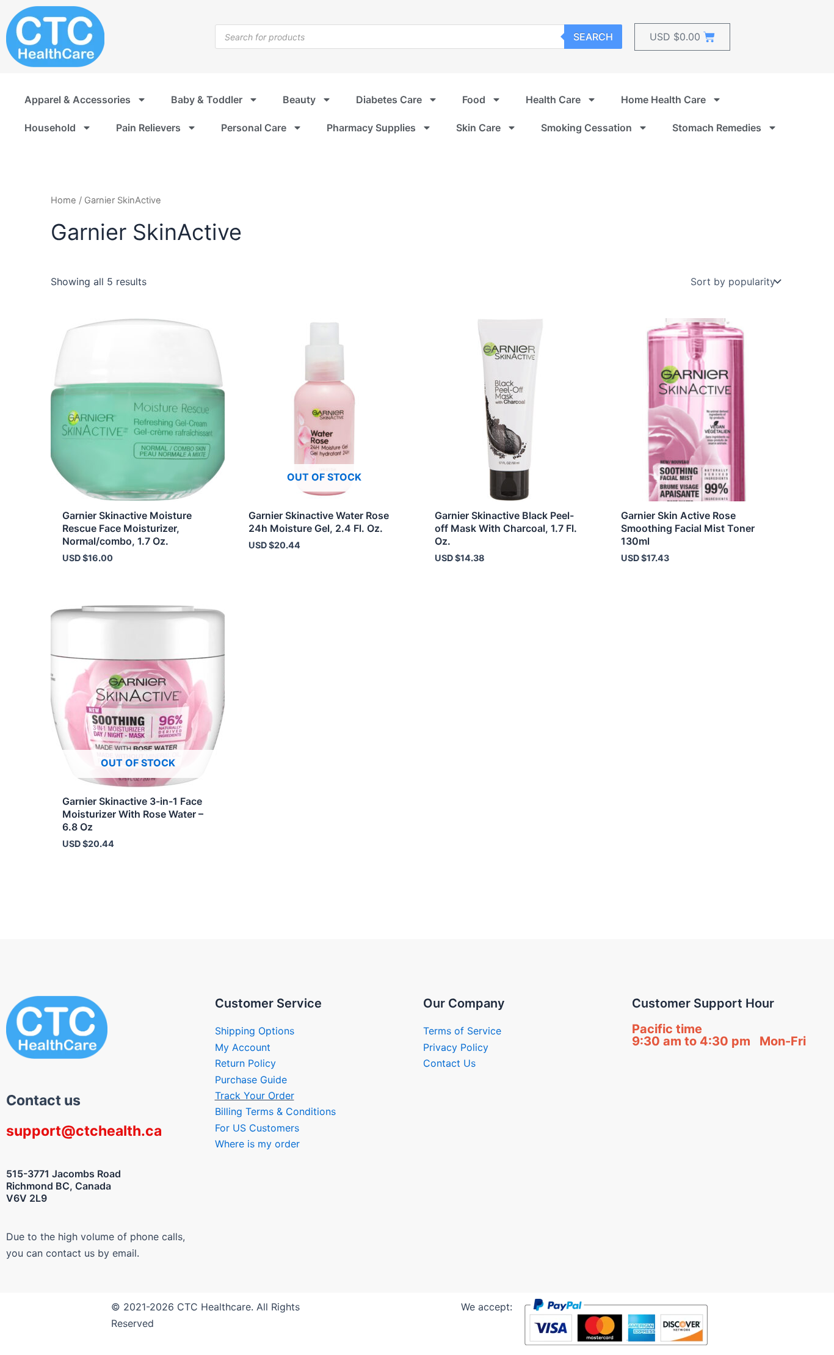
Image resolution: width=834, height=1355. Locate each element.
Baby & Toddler (206, 99)
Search (593, 37)
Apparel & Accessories (77, 99)
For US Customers (257, 1128)
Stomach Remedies (716, 128)
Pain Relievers (148, 128)
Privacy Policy (455, 1047)
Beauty (299, 99)
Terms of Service (462, 1031)
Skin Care (478, 128)
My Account (242, 1047)
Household (50, 128)
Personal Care (253, 128)
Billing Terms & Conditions (275, 1111)
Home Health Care (663, 99)
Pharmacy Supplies (371, 128)
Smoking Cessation (586, 128)
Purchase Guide (251, 1079)
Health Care (553, 99)
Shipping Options (254, 1031)
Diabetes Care (389, 99)
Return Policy (245, 1063)
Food (473, 99)
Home (63, 200)
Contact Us (449, 1063)
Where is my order (257, 1144)
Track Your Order (254, 1095)
